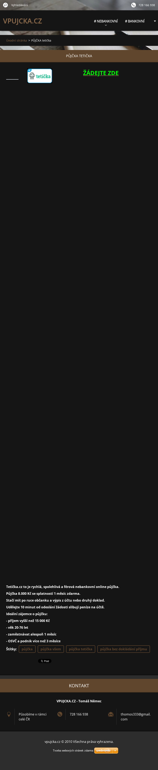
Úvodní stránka (16, 40)
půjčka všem (51, 649)
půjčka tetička (80, 649)
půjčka (27, 649)
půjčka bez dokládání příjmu (123, 649)
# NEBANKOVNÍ (106, 21)
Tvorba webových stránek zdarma (73, 750)
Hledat (5, 5)
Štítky (11, 649)
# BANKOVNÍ (134, 21)
